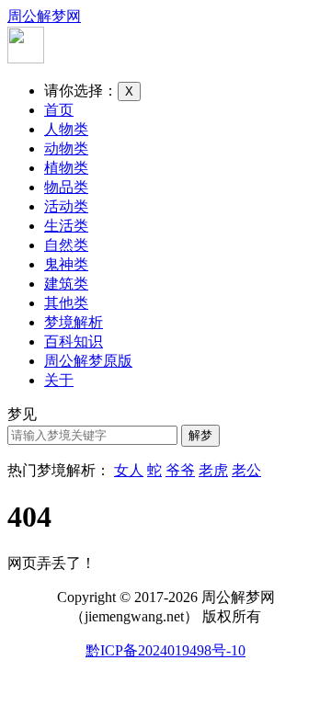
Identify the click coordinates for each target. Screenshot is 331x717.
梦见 (22, 414)
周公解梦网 (44, 16)
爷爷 (180, 470)
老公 (246, 470)
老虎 (213, 470)
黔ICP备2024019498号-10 (165, 650)
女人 (128, 470)
